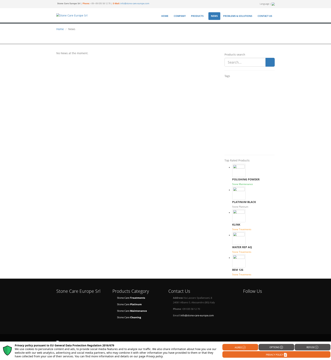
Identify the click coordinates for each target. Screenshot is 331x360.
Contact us (265, 16)
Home (164, 16)
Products (197, 16)
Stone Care (131, 297)
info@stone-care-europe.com (134, 3)
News (214, 16)
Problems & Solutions (237, 16)
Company (180, 16)
